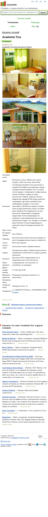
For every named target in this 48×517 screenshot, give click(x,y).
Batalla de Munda (9, 338)
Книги (12, 26)
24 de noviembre (8, 411)
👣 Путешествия (5, 441)
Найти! (43, 12)
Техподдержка (14, 437)
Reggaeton (6, 417)
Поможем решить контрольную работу (26, 304)
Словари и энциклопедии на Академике (19, 8)
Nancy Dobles (7, 347)
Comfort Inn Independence (34, 308)
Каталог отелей (24, 18)
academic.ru (9, 3)
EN (32, 1)
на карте (15, 292)
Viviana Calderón (8, 390)
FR (45, 1)
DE (37, 1)
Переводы (35, 22)
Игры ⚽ (35, 26)
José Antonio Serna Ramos (12, 368)
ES (41, 1)
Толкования (13, 22)
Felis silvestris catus (10, 332)
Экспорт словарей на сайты (8, 444)
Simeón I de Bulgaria (10, 381)
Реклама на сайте (24, 437)
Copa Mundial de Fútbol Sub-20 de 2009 (17, 356)
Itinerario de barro (9, 397)
